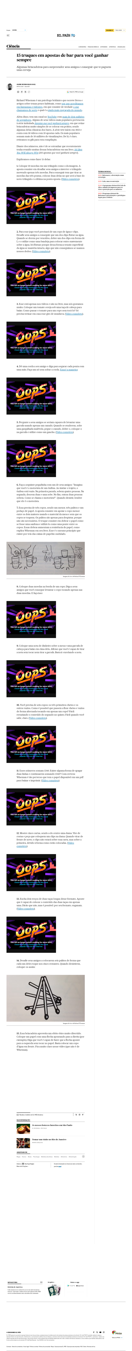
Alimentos (64, 1157)
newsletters (12, 1282)
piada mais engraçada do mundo (65, 110)
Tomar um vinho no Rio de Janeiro (49, 1140)
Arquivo (51, 1282)
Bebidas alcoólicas (46, 1157)
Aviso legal (26, 1346)
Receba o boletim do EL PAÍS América (31, 1115)
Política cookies (34, 1346)
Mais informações (22, 1166)
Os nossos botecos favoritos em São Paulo (52, 1125)
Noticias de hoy (91, 1346)
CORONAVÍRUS (82, 47)
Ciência (13, 46)
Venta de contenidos (17, 1346)
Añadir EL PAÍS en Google (76, 92)
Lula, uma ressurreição (111, 181)
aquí (59, 1166)
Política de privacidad (44, 1346)
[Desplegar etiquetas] (83, 1156)
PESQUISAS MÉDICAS (93, 47)
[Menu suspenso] (8, 35)
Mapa (52, 1346)
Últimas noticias (104, 171)
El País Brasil (36, 1128)
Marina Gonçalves (37, 1142)
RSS (81, 1346)
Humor (24, 1157)
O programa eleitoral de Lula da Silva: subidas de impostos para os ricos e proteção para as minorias (112, 187)
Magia (18, 1157)
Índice (84, 1346)
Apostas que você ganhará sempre (52, 123)
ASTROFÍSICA (112, 47)
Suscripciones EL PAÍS (60, 1346)
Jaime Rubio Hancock (26, 84)
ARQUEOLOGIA (121, 47)
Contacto (8, 1346)
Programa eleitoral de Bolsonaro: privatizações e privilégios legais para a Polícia (111, 195)
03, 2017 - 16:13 (23, 86)
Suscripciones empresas (73, 1346)
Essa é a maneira (69, 369)
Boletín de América (15, 1287)
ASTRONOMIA (103, 47)
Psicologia (36, 1157)
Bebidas (56, 1157)
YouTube (52, 116)
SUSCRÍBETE (109, 30)
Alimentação (73, 1157)
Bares (29, 1157)
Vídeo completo (70, 179)
